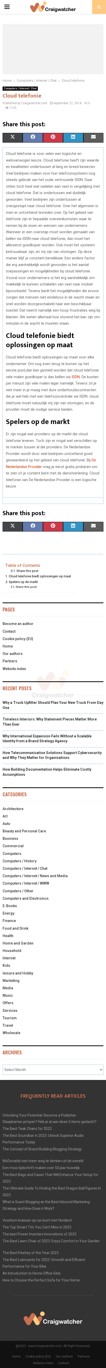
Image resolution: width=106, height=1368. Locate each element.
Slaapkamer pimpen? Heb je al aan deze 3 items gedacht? (49, 1122)
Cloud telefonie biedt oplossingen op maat (40, 576)
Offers (8, 1003)
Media (8, 988)
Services (10, 1011)
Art (5, 816)
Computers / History (20, 861)
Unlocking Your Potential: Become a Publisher (39, 1115)
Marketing (11, 981)
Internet (9, 958)
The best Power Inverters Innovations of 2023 (39, 1234)
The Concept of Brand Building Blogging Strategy (42, 1149)
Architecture (13, 809)
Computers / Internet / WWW (26, 883)
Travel (8, 1025)
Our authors (13, 654)
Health (8, 936)
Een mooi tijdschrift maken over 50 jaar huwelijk (41, 1168)
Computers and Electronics (26, 898)
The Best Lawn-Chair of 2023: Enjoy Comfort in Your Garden (51, 1241)
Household (12, 951)
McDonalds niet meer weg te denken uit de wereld (43, 1161)
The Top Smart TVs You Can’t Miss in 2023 (37, 1227)
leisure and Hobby (18, 973)
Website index (14, 669)
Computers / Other (18, 891)
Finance (9, 921)
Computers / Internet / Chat (20, 88)
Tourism (10, 1018)
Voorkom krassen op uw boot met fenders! (37, 1220)
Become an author (18, 624)
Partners (10, 661)
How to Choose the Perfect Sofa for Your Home (41, 1280)
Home (8, 646)
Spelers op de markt (23, 582)
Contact (9, 631)
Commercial (13, 846)
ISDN (76, 377)
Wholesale (11, 1033)
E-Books (10, 906)
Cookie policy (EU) (18, 639)
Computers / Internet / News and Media (35, 876)
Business (10, 838)
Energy (8, 913)
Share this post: (27, 571)
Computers (12, 854)
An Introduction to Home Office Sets (32, 1273)
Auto (6, 824)
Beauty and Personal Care (24, 831)
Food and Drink (15, 928)
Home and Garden (18, 943)
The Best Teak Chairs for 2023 (27, 1129)
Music (8, 995)
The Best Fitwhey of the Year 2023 (31, 1253)
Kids (6, 965)
